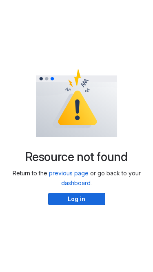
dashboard (76, 182)
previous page (69, 173)
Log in (76, 198)
